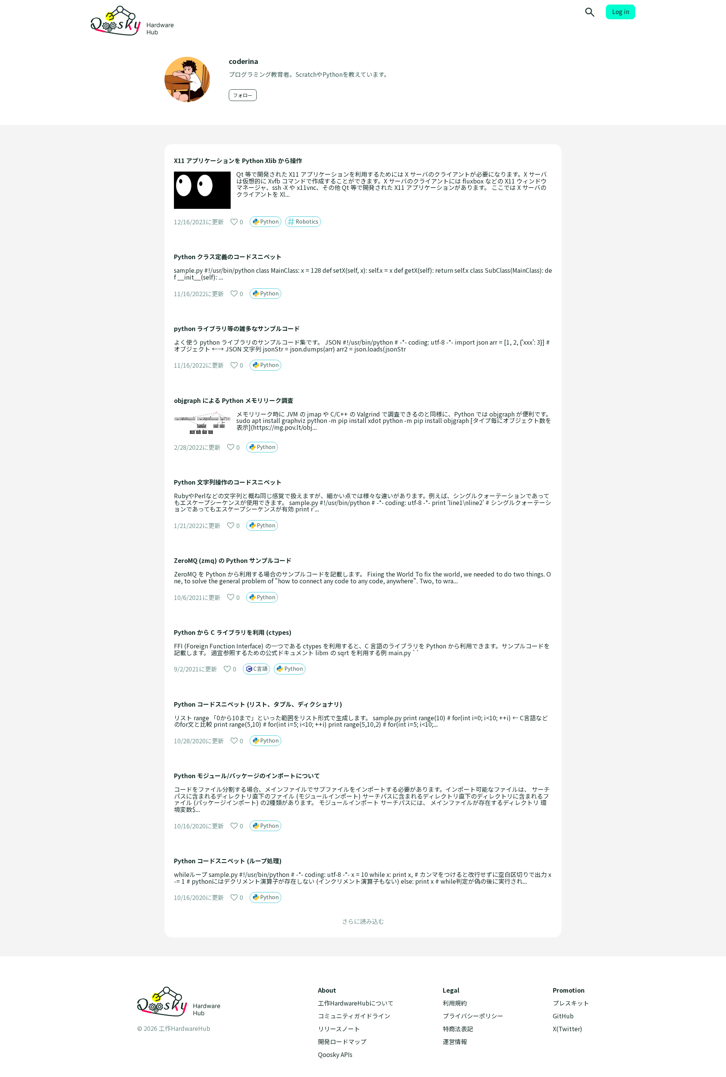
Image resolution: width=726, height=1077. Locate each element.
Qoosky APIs (335, 1054)
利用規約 (455, 1003)
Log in (620, 11)
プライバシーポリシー (473, 1015)
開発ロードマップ (342, 1041)
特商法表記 (458, 1028)
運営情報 (455, 1041)
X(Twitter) (567, 1028)
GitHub (563, 1015)
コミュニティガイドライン (354, 1015)
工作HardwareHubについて (356, 1003)
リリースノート (339, 1028)
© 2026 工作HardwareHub (173, 1028)
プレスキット (571, 1003)
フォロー (243, 95)
